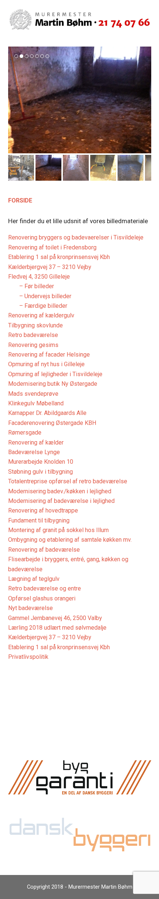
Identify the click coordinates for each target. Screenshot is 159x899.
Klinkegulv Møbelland (36, 403)
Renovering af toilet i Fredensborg (52, 247)
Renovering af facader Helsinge (49, 354)
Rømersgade (24, 432)
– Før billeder (36, 286)
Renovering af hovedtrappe (43, 510)
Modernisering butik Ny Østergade (52, 383)
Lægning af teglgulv (34, 578)
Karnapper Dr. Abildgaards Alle (47, 412)
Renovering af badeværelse (44, 549)
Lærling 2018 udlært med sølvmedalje (57, 627)
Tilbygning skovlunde (35, 325)
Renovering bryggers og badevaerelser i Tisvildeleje (75, 237)
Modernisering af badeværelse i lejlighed (61, 500)
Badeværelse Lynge (34, 452)
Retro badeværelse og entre (44, 588)
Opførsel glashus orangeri (41, 598)
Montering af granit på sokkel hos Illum (58, 530)
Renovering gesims (33, 344)
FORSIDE (20, 200)
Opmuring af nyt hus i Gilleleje (46, 364)
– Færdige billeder (43, 305)
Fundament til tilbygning (39, 520)
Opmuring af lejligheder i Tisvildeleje (55, 374)
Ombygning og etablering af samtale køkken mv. (70, 539)
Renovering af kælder (36, 442)
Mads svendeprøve (33, 393)
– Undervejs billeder (45, 296)
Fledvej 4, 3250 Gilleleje (39, 276)
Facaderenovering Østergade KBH (52, 422)
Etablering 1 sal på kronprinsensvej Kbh (59, 256)
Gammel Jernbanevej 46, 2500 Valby (55, 618)
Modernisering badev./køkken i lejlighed (59, 491)
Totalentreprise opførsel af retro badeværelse (67, 481)
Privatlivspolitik (28, 656)
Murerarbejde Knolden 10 (40, 461)
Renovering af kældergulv (41, 315)
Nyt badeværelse (30, 608)
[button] (14, 100)
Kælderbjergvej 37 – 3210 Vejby (49, 266)
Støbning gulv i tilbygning (40, 471)
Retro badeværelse (33, 334)
